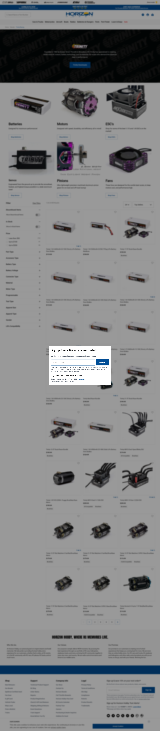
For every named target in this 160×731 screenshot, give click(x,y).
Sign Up (102, 362)
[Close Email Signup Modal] (107, 350)
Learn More (82, 379)
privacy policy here (74, 371)
